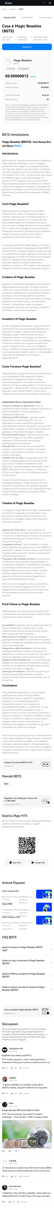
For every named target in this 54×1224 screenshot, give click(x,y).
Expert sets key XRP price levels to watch (20, 1110)
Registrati (27, 47)
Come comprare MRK (11, 917)
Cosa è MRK (7, 904)
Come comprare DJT (10, 891)
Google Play (40, 863)
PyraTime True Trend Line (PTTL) (17, 1055)
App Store (17, 863)
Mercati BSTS (27, 18)
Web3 (17, 145)
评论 (6, 1068)
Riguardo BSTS (10, 18)
